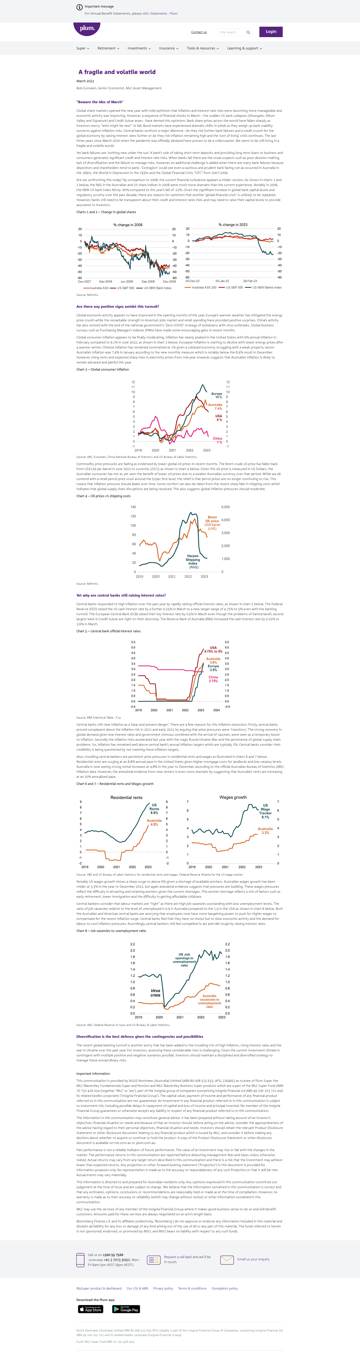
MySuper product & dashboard (99, 1288)
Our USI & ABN (137, 1288)
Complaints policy (225, 1288)
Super (80, 48)
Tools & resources (201, 48)
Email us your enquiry (254, 1259)
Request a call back (178, 1257)
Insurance (167, 48)
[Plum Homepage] (86, 29)
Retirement (106, 48)
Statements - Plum (164, 13)
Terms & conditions (192, 1288)
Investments (137, 48)
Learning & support (242, 48)
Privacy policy (163, 1288)
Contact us (199, 32)
